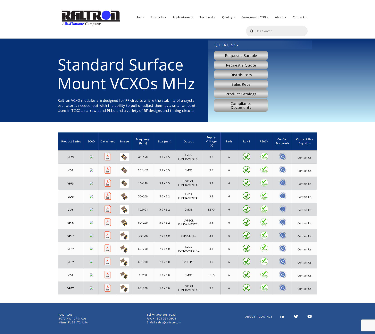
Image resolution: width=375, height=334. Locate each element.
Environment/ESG (254, 17)
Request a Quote (241, 65)
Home (140, 17)
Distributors (241, 74)
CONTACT (265, 316)
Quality (227, 17)
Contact (299, 17)
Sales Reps (241, 84)
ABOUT (250, 316)
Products (157, 17)
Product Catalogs (241, 93)
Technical (206, 17)
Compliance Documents (240, 105)
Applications (182, 17)
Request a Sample (241, 55)
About (280, 17)
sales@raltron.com (168, 322)
